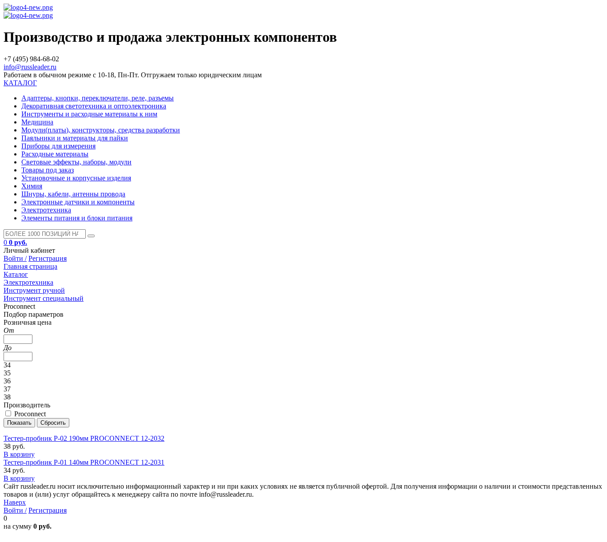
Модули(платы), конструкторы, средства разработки (100, 130)
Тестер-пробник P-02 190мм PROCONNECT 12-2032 (84, 438)
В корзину (19, 454)
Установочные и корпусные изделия (76, 178)
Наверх (15, 502)
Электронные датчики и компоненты (78, 202)
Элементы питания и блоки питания (76, 218)
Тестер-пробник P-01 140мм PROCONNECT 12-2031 (84, 462)
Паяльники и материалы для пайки (74, 138)
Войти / (15, 258)
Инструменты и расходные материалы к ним (89, 114)
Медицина (37, 122)
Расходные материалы (54, 154)
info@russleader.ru (30, 67)
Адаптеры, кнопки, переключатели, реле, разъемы (97, 98)
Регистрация (47, 258)
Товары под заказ (47, 170)
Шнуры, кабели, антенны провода (73, 194)
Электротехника (46, 210)
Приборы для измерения (58, 146)
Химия (31, 186)
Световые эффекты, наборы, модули (76, 162)
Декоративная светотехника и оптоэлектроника (93, 106)
